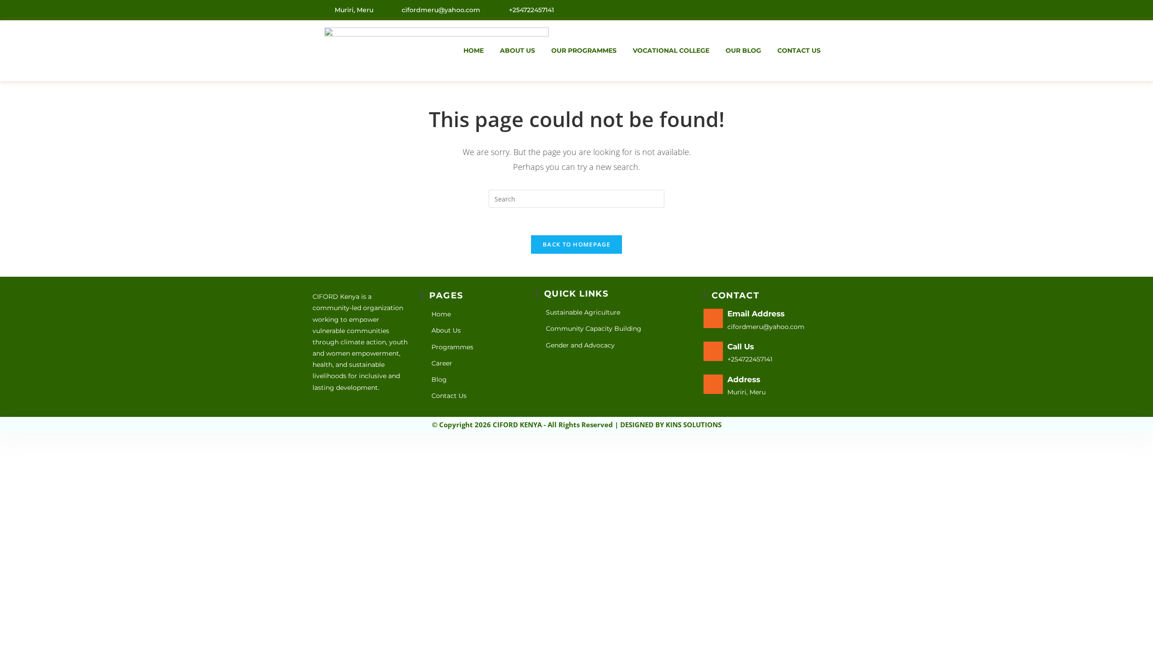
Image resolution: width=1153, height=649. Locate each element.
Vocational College (671, 50)
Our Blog (743, 50)
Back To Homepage (576, 244)
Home (473, 50)
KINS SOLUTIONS (694, 424)
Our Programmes (584, 50)
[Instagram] (826, 9)
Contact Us (799, 50)
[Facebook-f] (806, 9)
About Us (517, 50)
